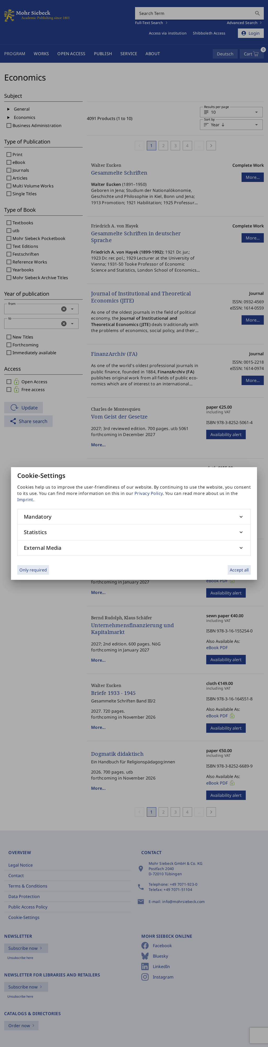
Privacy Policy (149, 493)
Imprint (25, 499)
